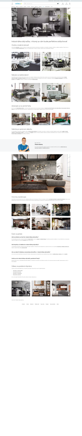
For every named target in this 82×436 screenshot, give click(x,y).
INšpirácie (36, 6)
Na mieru (40, 6)
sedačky (18, 79)
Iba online (21, 6)
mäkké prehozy (55, 254)
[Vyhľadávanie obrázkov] (58, 3)
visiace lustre (30, 239)
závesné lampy (35, 79)
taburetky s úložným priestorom (63, 246)
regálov (63, 131)
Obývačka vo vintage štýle (17, 273)
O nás (51, 6)
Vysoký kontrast (66, 0)
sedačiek (13, 132)
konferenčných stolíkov (19, 132)
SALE (43, 6)
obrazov (24, 240)
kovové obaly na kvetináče (16, 133)
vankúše (65, 254)
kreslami (13, 79)
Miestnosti (13, 6)
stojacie (38, 239)
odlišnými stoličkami (58, 78)
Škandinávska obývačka (17, 274)
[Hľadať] (25, 3)
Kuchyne (28, 6)
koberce (60, 254)
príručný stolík (24, 247)
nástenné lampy (43, 239)
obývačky (17, 47)
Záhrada (32, 6)
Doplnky (25, 6)
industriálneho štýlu (20, 108)
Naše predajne (47, 6)
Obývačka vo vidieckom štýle (17, 270)
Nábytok (17, 6)
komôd (66, 131)
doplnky (31, 132)
